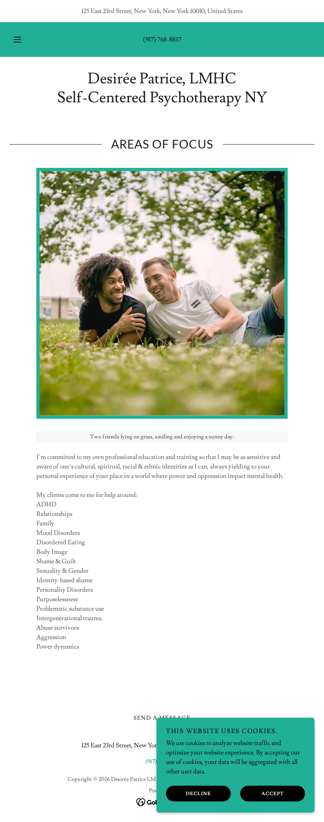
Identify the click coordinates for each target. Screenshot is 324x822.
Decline (198, 794)
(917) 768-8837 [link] (162, 39)
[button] (22, 39)
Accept (273, 794)
